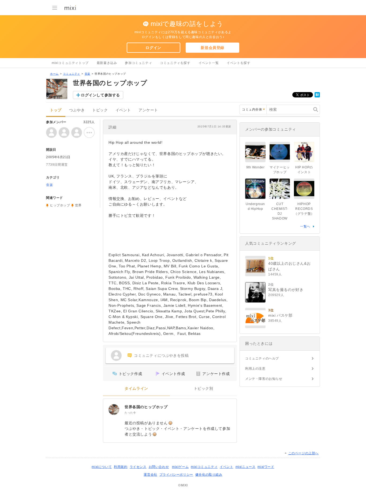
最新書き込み (107, 63)
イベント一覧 (209, 63)
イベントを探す (238, 63)
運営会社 (150, 474)
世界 (78, 205)
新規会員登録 (212, 48)
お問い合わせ (159, 467)
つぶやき (77, 110)
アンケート (148, 110)
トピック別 (203, 389)
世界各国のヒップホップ (146, 407)
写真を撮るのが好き (285, 289)
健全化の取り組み (208, 474)
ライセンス (138, 467)
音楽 (87, 73)
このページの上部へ (303, 453)
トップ (56, 110)
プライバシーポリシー (176, 474)
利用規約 (120, 467)
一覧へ (305, 226)
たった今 (130, 412)
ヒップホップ (60, 205)
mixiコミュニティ (204, 467)
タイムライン (136, 389)
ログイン (153, 48)
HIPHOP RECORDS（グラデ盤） (304, 208)
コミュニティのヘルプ (262, 358)
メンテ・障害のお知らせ (263, 379)
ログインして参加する (100, 95)
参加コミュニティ (138, 63)
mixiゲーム (180, 467)
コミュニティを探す (175, 63)
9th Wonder (255, 167)
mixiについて (102, 467)
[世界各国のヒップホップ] (114, 409)
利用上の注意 (255, 368)
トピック (100, 110)
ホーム (54, 73)
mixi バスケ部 (280, 315)
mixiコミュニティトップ (70, 63)
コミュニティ (71, 73)
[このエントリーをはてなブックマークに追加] (317, 96)
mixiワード (265, 467)
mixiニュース (246, 467)
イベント (123, 110)
